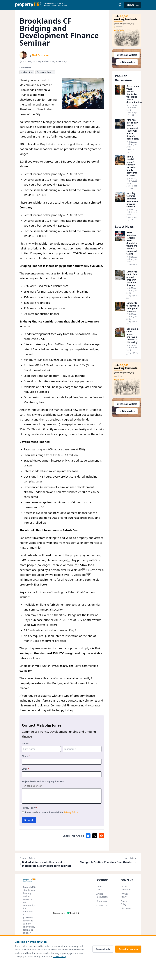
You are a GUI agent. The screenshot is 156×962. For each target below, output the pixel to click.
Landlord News (27, 72)
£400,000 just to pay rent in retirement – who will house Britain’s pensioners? (132, 129)
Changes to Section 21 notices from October (106, 862)
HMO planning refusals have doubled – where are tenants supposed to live (131, 243)
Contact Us (101, 905)
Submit (28, 820)
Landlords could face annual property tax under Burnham (131, 278)
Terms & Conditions (126, 888)
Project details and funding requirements (43, 781)
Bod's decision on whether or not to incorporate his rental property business (46, 863)
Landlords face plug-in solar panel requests (132, 307)
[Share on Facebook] (88, 835)
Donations (101, 901)
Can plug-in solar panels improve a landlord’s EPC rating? (132, 336)
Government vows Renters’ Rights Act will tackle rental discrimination (132, 94)
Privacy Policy (29, 807)
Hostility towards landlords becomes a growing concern (132, 200)
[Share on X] (94, 835)
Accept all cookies (128, 949)
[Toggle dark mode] (120, 5)
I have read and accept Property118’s (51, 812)
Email (25, 768)
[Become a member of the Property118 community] (126, 30)
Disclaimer (126, 908)
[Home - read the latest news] (66, 5)
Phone (26, 756)
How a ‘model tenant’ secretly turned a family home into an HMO (131, 166)
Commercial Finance (45, 72)
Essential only (103, 949)
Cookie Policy (124, 903)
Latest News (99, 888)
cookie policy (59, 956)
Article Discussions (102, 895)
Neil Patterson (41, 55)
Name (26, 743)
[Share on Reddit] (101, 835)
